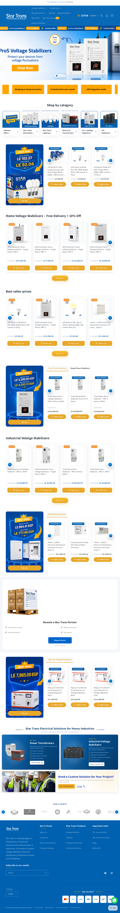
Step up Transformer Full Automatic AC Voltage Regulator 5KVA (79, 691)
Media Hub (96, 848)
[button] (39, 8)
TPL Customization (99, 832)
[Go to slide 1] (56, 75)
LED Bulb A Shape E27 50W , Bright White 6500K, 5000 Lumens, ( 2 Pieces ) (102, 171)
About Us (43, 832)
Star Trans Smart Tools (101, 837)
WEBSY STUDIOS (27, 907)
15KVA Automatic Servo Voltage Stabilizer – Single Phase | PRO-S (45, 471)
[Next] (110, 160)
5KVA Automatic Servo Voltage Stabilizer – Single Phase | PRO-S (100, 249)
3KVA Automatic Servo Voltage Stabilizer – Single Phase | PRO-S (72, 249)
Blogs (94, 843)
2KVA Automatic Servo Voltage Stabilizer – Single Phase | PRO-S (45, 249)
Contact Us (44, 837)
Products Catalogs (47, 848)
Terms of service (76, 907)
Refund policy (49, 907)
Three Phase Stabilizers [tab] (57, 368)
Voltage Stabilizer (72, 832)
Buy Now (25, 201)
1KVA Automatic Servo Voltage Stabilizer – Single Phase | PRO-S (17, 249)
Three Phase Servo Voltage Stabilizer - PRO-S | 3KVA (17, 470)
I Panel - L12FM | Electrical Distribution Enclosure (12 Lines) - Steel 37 (100, 324)
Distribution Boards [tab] (57, 514)
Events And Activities (48, 843)
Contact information (62, 907)
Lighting (69, 837)
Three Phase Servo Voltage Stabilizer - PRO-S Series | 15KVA (56, 399)
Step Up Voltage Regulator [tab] (60, 660)
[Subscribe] (45, 873)
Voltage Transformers (74, 843)
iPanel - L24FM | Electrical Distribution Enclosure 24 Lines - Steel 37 (56, 546)
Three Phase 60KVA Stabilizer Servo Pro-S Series (79, 399)
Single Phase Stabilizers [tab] (80, 368)
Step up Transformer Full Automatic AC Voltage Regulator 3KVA (56, 691)
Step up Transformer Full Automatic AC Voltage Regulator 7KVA (102, 691)
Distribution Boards (73, 848)
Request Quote (60, 640)
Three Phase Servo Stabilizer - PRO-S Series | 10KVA (101, 399)
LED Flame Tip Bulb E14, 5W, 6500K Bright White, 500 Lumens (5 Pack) (79, 171)
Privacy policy (38, 907)
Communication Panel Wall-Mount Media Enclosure (79, 545)
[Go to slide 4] (63, 75)
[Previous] (49, 160)
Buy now (25, 422)
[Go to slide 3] (61, 75)
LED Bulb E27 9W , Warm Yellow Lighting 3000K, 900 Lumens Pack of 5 (72, 324)
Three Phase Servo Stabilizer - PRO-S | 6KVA (99, 470)
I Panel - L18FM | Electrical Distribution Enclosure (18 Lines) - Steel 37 (102, 546)
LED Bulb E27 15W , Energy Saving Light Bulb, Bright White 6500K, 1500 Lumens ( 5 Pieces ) (57, 171)
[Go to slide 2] (59, 75)
